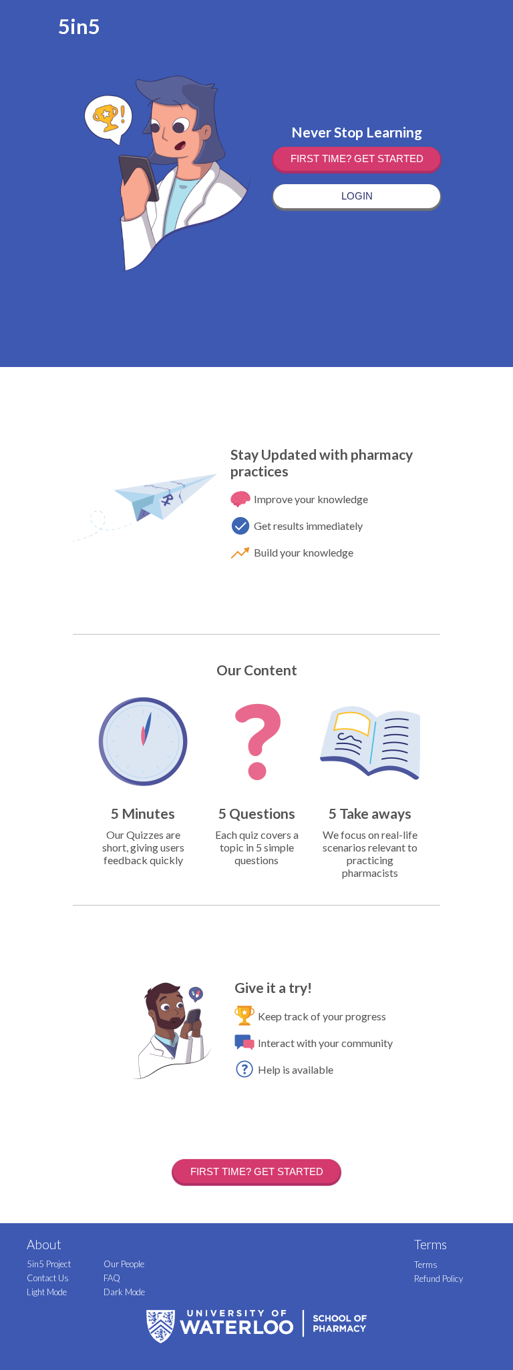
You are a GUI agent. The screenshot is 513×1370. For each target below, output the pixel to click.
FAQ (112, 1278)
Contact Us (48, 1278)
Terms (426, 1264)
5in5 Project (49, 1264)
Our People (124, 1264)
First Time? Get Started (357, 158)
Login (357, 196)
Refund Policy (438, 1278)
